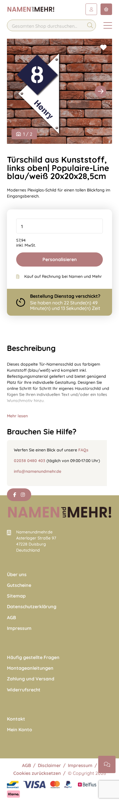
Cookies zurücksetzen (37, 773)
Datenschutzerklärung (31, 606)
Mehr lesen (17, 416)
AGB (11, 617)
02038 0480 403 (29, 460)
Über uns (17, 574)
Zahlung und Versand (30, 679)
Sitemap (16, 596)
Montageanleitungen (30, 668)
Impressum (19, 628)
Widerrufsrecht (23, 690)
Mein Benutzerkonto (91, 9)
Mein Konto (19, 729)
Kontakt (16, 719)
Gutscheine (19, 585)
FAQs (83, 450)
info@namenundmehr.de (37, 471)
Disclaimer (49, 765)
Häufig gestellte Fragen (33, 657)
